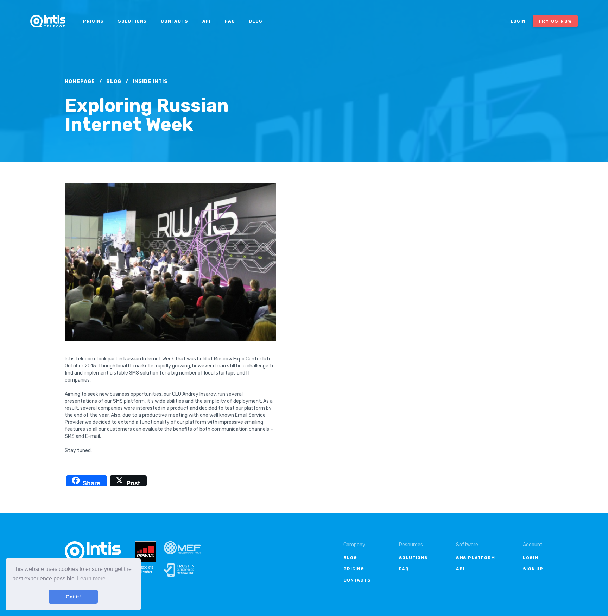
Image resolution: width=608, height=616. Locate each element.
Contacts (174, 21)
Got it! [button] (73, 596)
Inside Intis (150, 81)
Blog (255, 21)
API (206, 21)
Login (518, 21)
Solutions (132, 21)
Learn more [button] (91, 579)
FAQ (230, 21)
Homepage (80, 81)
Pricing (93, 21)
